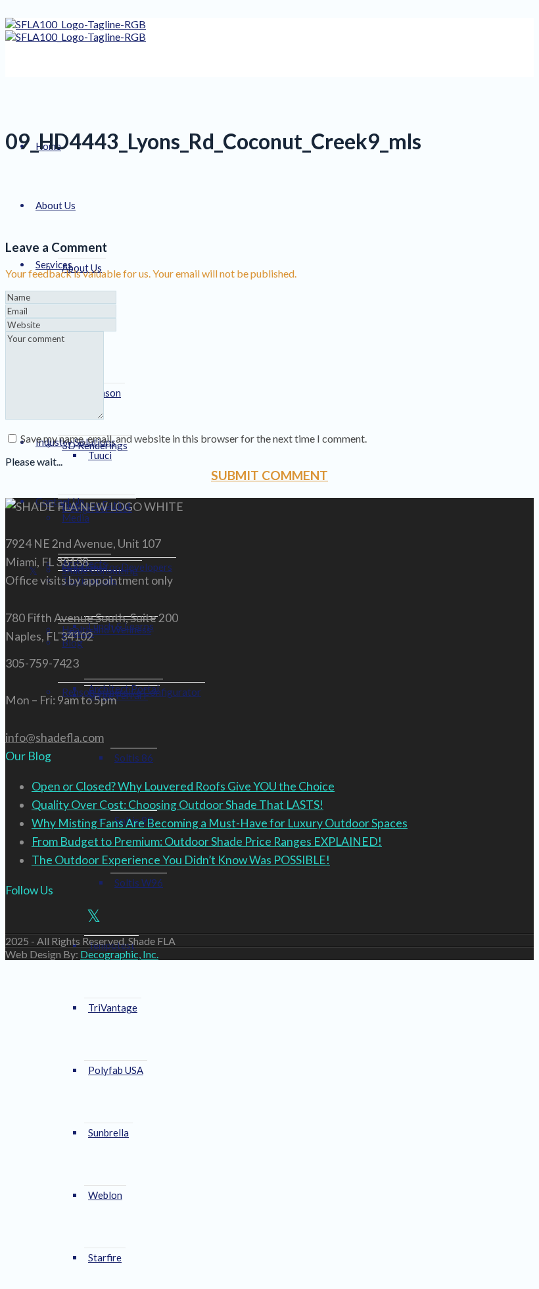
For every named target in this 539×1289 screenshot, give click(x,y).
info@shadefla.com (54, 737)
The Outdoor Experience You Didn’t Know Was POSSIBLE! (181, 860)
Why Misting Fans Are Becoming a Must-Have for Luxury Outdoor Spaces (220, 823)
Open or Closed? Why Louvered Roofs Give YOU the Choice (183, 786)
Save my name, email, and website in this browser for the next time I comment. (193, 438)
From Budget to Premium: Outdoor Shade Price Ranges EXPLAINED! (207, 841)
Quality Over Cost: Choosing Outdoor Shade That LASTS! (177, 805)
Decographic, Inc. (119, 954)
